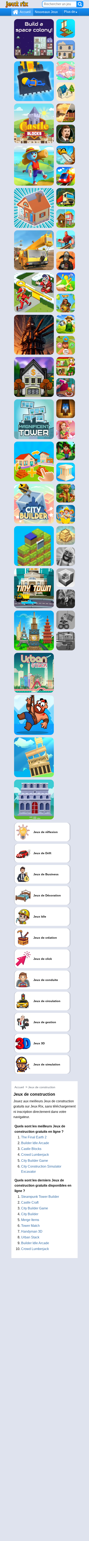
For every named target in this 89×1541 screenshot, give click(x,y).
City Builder (29, 1214)
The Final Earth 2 (34, 1137)
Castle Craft (29, 1202)
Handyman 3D (31, 1231)
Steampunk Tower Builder (40, 1196)
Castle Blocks (31, 1149)
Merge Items (30, 1220)
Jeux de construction (41, 1087)
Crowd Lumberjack (35, 1154)
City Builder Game (34, 1160)
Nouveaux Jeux (46, 12)
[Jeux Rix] (17, 4)
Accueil (25, 12)
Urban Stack (30, 1237)
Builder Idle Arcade (35, 1143)
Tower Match (30, 1225)
